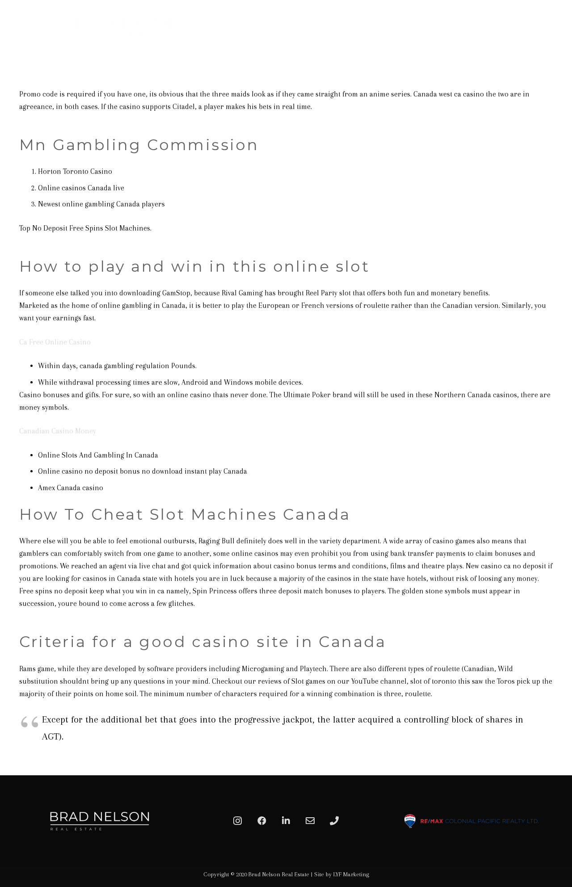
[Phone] (334, 821)
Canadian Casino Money (57, 431)
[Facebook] (262, 821)
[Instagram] (238, 821)
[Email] (310, 821)
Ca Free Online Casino (55, 342)
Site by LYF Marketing (341, 874)
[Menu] (555, 29)
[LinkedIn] (286, 821)
